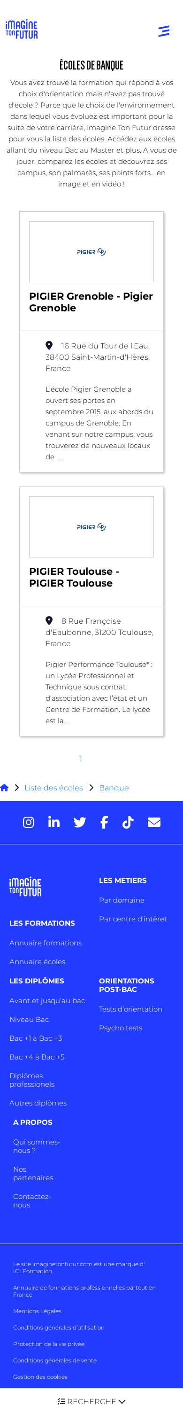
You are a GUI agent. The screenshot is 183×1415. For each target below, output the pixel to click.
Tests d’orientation (130, 1009)
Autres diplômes (38, 1102)
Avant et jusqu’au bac (47, 1000)
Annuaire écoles (37, 961)
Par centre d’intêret (133, 918)
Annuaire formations (45, 942)
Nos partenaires (33, 1173)
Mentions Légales (37, 1310)
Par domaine (122, 900)
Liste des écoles (53, 787)
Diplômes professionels (31, 1080)
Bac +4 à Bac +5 (36, 1056)
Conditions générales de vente (55, 1360)
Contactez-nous (32, 1200)
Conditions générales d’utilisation (59, 1327)
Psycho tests (120, 1027)
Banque (114, 787)
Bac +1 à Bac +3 (35, 1038)
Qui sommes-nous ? (37, 1146)
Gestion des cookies (40, 1376)
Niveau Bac (29, 1019)
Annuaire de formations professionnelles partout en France (84, 1291)
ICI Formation (32, 1271)
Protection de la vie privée (48, 1343)
